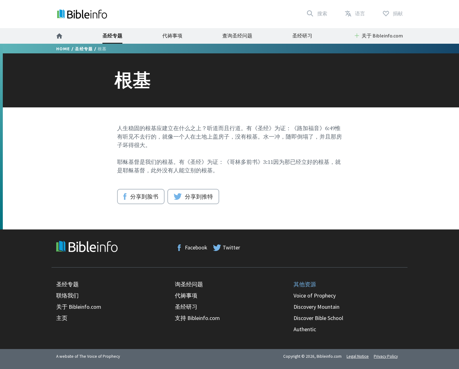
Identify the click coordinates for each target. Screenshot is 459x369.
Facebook (196, 247)
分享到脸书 (144, 196)
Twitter (231, 247)
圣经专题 (112, 35)
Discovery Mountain (316, 306)
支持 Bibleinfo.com (197, 318)
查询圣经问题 (237, 35)
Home (63, 49)
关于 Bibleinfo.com (78, 306)
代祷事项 (172, 35)
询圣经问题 (189, 284)
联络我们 (67, 295)
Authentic (305, 329)
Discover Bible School (318, 318)
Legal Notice (358, 356)
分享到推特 (199, 196)
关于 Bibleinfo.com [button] (382, 35)
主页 (61, 318)
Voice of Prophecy (315, 295)
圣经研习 (302, 35)
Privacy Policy (386, 356)
